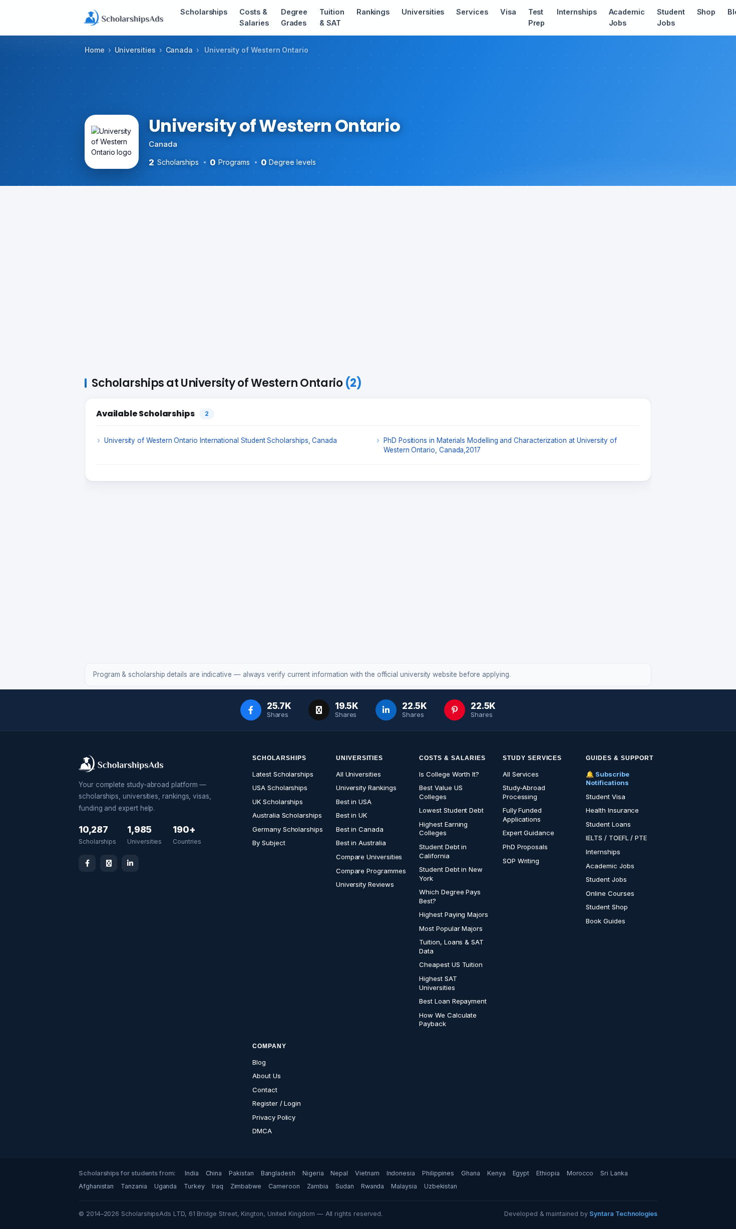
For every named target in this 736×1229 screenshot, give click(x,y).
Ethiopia (547, 1173)
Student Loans (608, 824)
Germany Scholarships (287, 829)
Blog (259, 1062)
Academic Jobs (627, 17)
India (192, 1173)
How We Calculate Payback (448, 1019)
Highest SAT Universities (438, 983)
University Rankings (366, 788)
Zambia (318, 1186)
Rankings (373, 12)
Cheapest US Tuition (451, 964)
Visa (508, 12)
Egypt (521, 1173)
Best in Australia (361, 843)
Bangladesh (278, 1173)
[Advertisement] (368, 283)
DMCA (262, 1131)
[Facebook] (87, 863)
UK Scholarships (277, 802)
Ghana (470, 1173)
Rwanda (373, 1186)
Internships (576, 12)
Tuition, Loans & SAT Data (451, 946)
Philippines (438, 1173)
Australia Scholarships (286, 815)
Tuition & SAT (331, 17)
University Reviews (365, 884)
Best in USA (354, 802)
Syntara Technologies (623, 1213)
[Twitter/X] (108, 863)
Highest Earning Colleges (443, 828)
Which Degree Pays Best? (450, 896)
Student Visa (605, 797)
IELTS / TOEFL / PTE (616, 838)
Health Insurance (612, 810)
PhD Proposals (525, 847)
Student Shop (606, 907)
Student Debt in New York (451, 873)
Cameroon (283, 1186)
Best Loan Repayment (453, 1001)
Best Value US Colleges (440, 792)
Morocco (580, 1173)
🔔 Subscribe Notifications (607, 778)
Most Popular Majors (451, 928)
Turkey (194, 1186)
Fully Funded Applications (522, 814)
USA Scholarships (279, 788)
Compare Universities (369, 857)
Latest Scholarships (282, 774)
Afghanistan (96, 1186)
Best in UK (351, 815)
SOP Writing (521, 861)
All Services (521, 774)
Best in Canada (360, 829)
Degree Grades (294, 17)
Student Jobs (671, 17)
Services (472, 12)
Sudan (344, 1186)
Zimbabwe (245, 1186)
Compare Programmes (371, 871)
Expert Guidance (528, 833)
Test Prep (536, 17)
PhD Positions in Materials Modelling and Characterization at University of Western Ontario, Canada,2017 (500, 445)
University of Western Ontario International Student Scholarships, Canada (220, 440)
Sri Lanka (613, 1173)
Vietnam (367, 1173)
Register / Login (276, 1103)
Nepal (339, 1173)
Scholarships (203, 12)
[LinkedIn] (130, 863)
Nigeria (313, 1173)
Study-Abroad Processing (524, 792)
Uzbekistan (440, 1186)
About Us (266, 1076)
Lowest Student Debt (451, 810)
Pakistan (241, 1173)
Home (95, 50)
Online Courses (610, 893)
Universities (423, 12)
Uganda (165, 1186)
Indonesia (401, 1173)
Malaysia (404, 1186)
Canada (179, 50)
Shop (706, 12)
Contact (264, 1090)
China (214, 1173)
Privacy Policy (273, 1117)
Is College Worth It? (449, 774)
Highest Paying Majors (453, 914)
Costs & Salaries (253, 17)
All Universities (358, 774)
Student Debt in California (443, 851)
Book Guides (605, 921)
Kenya (496, 1173)
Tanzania (134, 1186)
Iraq (217, 1186)
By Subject (268, 843)
